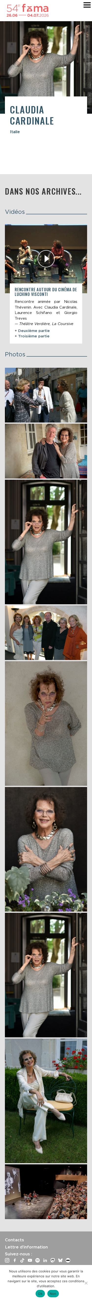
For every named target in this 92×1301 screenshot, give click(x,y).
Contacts (14, 1239)
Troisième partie (34, 336)
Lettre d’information (26, 1247)
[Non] (85, 1283)
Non (53, 1294)
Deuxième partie (34, 331)
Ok (40, 1294)
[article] (46, 284)
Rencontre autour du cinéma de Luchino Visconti (46, 291)
